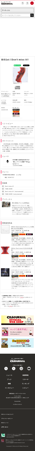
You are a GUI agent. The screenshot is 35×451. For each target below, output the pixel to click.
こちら (21, 297)
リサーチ (26, 379)
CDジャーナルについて (7, 414)
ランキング (25, 383)
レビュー (26, 388)
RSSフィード (4, 422)
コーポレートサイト (17, 404)
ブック (9, 379)
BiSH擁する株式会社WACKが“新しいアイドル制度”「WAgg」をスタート (21, 162)
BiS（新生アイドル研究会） (6, 95)
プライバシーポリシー (7, 418)
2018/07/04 (4, 109)
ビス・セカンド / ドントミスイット (21, 270)
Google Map (17, 401)
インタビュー (9, 388)
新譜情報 (26, 375)
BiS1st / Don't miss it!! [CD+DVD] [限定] (21, 249)
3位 (6, 177)
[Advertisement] (17, 37)
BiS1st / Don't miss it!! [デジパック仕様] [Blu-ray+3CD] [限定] (22, 227)
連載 (9, 383)
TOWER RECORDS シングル (12, 175)
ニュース (9, 375)
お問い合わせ (4, 427)
